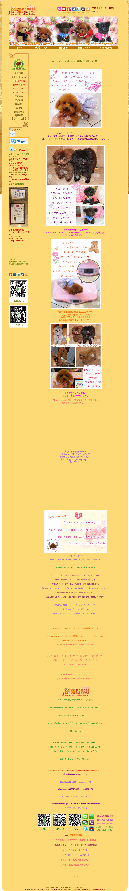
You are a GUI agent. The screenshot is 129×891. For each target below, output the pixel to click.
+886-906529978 (16, 179)
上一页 (76, 876)
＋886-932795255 (17, 175)
